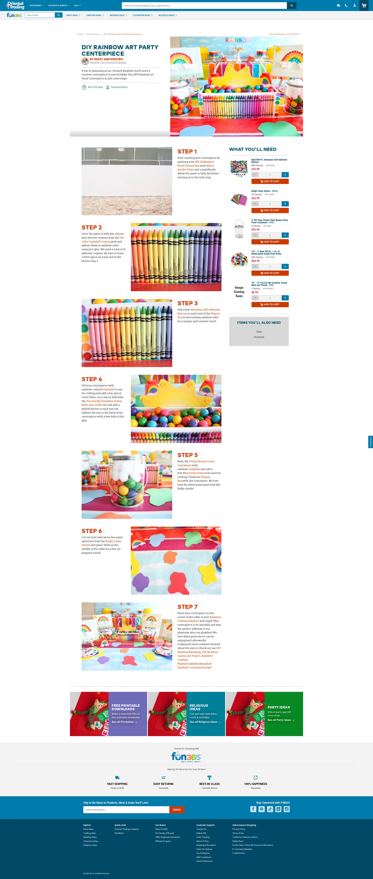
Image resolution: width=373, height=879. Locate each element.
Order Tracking (203, 837)
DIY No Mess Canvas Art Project (197, 654)
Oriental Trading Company (127, 829)
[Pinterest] (262, 809)
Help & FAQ (201, 833)
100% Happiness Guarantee (167, 837)
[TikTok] (270, 809)
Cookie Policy (238, 853)
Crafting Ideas (89, 833)
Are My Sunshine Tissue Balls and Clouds (102, 403)
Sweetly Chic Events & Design (108, 62)
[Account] (354, 5)
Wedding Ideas (90, 837)
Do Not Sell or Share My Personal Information (252, 845)
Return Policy (202, 841)
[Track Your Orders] (338, 5)
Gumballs (109, 389)
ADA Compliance (203, 857)
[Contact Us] (346, 5)
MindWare (119, 833)
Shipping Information (206, 845)
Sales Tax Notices (204, 849)
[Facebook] (253, 809)
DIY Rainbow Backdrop (199, 650)
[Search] (292, 5)
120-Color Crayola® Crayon (103, 239)
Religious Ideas (90, 845)
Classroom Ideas (90, 841)
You (88, 401)
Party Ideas (93, 34)
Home (80, 34)
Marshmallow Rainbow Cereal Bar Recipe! (194, 665)
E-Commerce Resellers (242, 849)
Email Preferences (204, 861)
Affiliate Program (163, 841)
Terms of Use (238, 833)
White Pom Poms (193, 473)
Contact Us (201, 829)
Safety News (237, 841)
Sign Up (177, 809)
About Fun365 (161, 829)
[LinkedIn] (278, 809)
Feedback (370, 442)
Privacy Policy (238, 829)
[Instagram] (287, 809)
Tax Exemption (203, 853)
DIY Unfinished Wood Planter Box (195, 163)
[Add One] (285, 174)
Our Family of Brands (164, 833)
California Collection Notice (245, 837)
